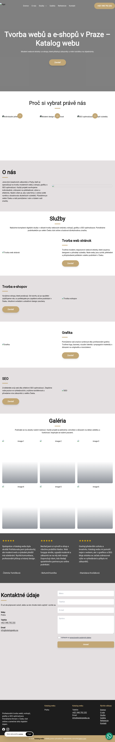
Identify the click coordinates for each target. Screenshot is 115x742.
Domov (26, 6)
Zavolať (57, 62)
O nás (34, 6)
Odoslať (86, 644)
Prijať (29, 734)
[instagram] (7, 729)
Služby (41, 6)
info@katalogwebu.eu (9, 630)
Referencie (62, 6)
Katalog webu (39, 739)
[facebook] (3, 729)
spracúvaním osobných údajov (80, 637)
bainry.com (82, 739)
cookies (20, 734)
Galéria (52, 6)
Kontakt (72, 6)
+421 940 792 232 (8, 623)
